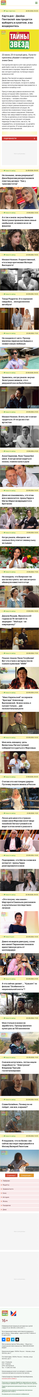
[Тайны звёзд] (2, 11)
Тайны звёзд (3, 2)
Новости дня (9, 937)
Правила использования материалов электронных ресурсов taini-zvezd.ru (17, 1390)
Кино (4, 1193)
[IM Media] (13, 1313)
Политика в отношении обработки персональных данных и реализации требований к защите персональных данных (19, 1382)
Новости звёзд (10, 171)
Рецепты (6, 1185)
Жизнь (5, 1201)
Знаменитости (8, 1189)
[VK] (3, 1339)
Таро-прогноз (10, 11)
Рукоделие (7, 1205)
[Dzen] (17, 1339)
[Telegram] (13, 1339)
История (6, 1197)
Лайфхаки (6, 1181)
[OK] (8, 1339)
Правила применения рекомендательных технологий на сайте (19, 1386)
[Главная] (5, 1313)
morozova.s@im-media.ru (9, 1378)
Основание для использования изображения (15, 1394)
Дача (4, 1209)
